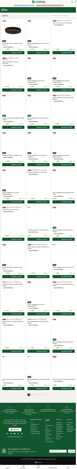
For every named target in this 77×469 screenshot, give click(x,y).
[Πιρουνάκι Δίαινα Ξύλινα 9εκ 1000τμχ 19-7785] (13, 367)
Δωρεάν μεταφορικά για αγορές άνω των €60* (24, 5)
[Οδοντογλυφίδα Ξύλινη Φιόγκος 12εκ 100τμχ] (38, 319)
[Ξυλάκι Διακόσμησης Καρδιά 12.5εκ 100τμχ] (13, 282)
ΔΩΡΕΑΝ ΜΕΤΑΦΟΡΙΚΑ (10, 409)
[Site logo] (38, 1)
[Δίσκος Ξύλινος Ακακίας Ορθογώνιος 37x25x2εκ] (38, 244)
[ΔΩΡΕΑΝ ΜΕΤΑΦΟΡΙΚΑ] (10, 407)
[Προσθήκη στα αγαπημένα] (23, 21)
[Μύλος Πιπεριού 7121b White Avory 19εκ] (64, 367)
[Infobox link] (72, 2)
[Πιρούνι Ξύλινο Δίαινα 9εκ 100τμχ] (64, 21)
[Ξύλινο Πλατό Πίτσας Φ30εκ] (13, 207)
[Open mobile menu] (1, 1)
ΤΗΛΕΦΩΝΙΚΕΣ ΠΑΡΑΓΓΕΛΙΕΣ (48, 409)
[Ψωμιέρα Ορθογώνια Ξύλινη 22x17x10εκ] (13, 58)
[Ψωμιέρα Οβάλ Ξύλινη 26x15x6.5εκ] (38, 170)
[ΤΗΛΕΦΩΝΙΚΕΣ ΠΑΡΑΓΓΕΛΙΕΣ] (48, 407)
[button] (13, 52)
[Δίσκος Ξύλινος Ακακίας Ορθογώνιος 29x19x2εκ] (64, 282)
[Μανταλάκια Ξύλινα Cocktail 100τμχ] (38, 217)
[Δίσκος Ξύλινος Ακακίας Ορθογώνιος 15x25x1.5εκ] (13, 319)
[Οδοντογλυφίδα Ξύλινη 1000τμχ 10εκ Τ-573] (64, 180)
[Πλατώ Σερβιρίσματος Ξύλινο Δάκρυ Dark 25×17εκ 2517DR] (64, 95)
